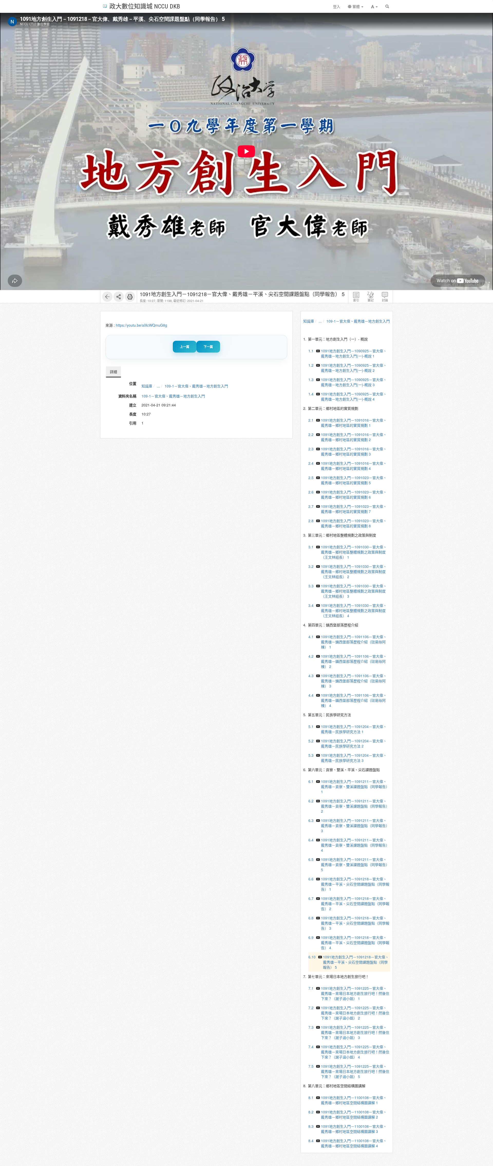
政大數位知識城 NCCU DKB (144, 6)
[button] (374, 6)
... (158, 385)
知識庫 (146, 385)
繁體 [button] (356, 6)
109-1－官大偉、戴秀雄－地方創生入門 (196, 385)
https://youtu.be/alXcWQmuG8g (141, 325)
